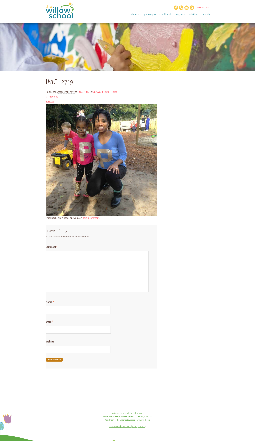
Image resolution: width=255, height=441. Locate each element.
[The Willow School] (64, 10)
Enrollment (165, 14)
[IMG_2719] (101, 213)
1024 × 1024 (83, 92)
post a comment (90, 218)
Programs (180, 14)
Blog (208, 8)
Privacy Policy (114, 427)
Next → (50, 101)
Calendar (200, 8)
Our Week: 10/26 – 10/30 (104, 92)
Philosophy (150, 14)
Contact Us (125, 427)
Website (50, 341)
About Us (135, 14)
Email (49, 322)
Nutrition (193, 14)
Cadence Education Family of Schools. (135, 420)
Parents (206, 14)
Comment (51, 247)
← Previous (52, 96)
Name (50, 302)
